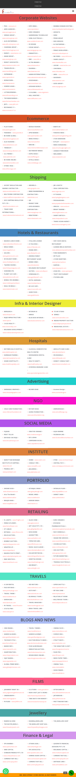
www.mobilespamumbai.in (11, 283)
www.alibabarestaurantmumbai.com (63, 250)
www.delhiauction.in (9, 538)
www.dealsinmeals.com (10, 289)
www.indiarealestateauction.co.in (62, 330)
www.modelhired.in (34, 497)
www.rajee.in (7, 320)
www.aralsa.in (64, 206)
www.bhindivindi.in (33, 265)
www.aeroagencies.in (9, 32)
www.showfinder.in (58, 673)
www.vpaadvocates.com (35, 753)
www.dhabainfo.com (33, 253)
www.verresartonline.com (60, 318)
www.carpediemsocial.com (36, 443)
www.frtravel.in (17, 605)
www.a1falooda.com (33, 247)
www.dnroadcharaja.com (11, 441)
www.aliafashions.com (10, 145)
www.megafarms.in (9, 250)
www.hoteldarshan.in (34, 283)
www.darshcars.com (9, 603)
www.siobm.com (40, 460)
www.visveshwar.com (34, 83)
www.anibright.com (34, 568)
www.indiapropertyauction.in (62, 324)
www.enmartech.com (34, 56)
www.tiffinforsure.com (35, 544)
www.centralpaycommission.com (62, 466)
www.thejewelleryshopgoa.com (38, 727)
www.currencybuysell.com (60, 759)
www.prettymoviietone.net (61, 705)
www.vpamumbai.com (10, 747)
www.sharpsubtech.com (60, 218)
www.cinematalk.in (58, 667)
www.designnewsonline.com (37, 658)
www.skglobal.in (43, 92)
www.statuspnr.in (8, 612)
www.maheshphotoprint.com (12, 556)
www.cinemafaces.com (59, 631)
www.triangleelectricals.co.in (61, 565)
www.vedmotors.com (34, 587)
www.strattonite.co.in (58, 643)
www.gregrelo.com (34, 188)
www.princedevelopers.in (60, 53)
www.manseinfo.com (9, 649)
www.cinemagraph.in (9, 699)
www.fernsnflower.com (10, 526)
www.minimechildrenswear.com (38, 148)
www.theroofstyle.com (9, 643)
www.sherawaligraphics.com (12, 392)
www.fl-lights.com (18, 520)
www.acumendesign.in (59, 392)
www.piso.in (12, 26)
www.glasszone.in (33, 523)
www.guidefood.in (33, 295)
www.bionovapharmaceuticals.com (63, 529)
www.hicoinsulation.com (10, 206)
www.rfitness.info (17, 532)
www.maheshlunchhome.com (12, 244)
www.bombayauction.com (11, 544)
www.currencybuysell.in (10, 762)
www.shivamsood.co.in (10, 491)
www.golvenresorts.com (10, 256)
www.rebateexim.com (34, 218)
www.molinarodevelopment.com (13, 333)
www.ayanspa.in (67, 271)
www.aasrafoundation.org (36, 415)
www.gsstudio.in (43, 689)
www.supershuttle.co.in (59, 587)
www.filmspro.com (58, 655)
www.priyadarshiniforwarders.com (63, 203)
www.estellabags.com (34, 163)
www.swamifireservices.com (61, 541)
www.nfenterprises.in (58, 47)
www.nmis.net (7, 466)
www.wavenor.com (58, 80)
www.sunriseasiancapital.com (37, 759)
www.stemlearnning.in (66, 460)
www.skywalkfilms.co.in (59, 491)
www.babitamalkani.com (60, 130)
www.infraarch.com (9, 314)
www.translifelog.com (9, 71)
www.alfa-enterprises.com (10, 44)
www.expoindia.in (33, 29)
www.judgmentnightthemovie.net (13, 693)
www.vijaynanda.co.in (9, 661)
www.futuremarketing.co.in (60, 559)
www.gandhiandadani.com (10, 637)
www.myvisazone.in (58, 593)
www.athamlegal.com (34, 747)
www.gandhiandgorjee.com (36, 637)
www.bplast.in (65, 142)
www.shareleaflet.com (59, 62)
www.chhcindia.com (58, 71)
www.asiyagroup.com (59, 86)
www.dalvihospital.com (9, 352)
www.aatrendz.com (9, 157)
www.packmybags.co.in (10, 590)
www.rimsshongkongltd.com (61, 148)
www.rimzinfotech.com (10, 562)
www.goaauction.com (59, 553)
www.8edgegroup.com (34, 50)
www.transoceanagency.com (61, 224)
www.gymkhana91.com (35, 277)
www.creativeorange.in (34, 434)
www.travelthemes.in (9, 596)
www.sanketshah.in (58, 497)
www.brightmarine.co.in (59, 212)
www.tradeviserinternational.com (13, 215)
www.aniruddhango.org (59, 412)
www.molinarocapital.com (60, 753)
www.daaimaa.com (34, 71)
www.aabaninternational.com (37, 77)
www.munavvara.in (8, 83)
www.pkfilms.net (17, 701)
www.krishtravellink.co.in (35, 611)
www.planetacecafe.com (11, 277)
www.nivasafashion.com (35, 130)
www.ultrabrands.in (34, 65)
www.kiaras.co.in (16, 53)
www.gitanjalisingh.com (35, 491)
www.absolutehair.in (58, 352)
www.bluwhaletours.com (35, 599)
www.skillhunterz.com (34, 98)
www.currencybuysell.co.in (35, 765)
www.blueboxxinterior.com (36, 321)
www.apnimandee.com (35, 136)
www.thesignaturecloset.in (60, 649)
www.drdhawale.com (59, 358)
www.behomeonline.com (11, 163)
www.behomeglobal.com (11, 139)
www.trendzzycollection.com (12, 151)
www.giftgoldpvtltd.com (34, 529)
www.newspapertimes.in (60, 661)
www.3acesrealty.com (9, 326)
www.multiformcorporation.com (14, 197)
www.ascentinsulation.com (11, 191)
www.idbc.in (37, 59)
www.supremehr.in (8, 77)
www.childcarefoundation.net (12, 412)
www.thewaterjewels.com (11, 727)
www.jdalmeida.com (33, 472)
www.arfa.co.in (63, 74)
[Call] (71, 773)
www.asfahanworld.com (35, 89)
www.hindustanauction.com (36, 652)
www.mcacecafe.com (34, 289)
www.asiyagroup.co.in (34, 212)
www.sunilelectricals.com (35, 41)
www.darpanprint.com (59, 268)
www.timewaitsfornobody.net (37, 702)
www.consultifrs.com (34, 466)
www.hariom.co (33, 503)
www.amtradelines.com (59, 765)
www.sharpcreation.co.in (10, 655)
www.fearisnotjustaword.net (37, 696)
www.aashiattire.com (34, 538)
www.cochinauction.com (60, 547)
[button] (6, 771)
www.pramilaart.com (9, 472)
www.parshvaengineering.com (61, 136)
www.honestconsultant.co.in (61, 364)
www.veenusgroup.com (9, 38)
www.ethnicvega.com (9, 169)
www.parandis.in (18, 133)
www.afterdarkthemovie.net (61, 693)
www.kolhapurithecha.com (36, 556)
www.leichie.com (65, 65)
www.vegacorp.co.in (58, 191)
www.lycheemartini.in (59, 262)
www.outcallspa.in (42, 271)
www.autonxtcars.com (35, 593)
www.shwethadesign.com (36, 562)
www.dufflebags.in (33, 157)
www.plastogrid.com (8, 130)
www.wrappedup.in (9, 550)
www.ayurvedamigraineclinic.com (37, 373)
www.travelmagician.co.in (36, 605)
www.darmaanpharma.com (11, 358)
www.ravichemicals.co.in (60, 535)
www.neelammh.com (59, 157)
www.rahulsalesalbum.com (36, 550)
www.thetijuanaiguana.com (11, 268)
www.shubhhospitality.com (10, 364)
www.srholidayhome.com (11, 262)
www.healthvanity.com (35, 364)
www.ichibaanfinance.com (12, 756)
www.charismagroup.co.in (10, 50)
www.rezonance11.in (9, 110)
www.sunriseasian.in (8, 89)
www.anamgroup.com (9, 59)
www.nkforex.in (67, 56)
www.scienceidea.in (58, 637)
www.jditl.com (13, 104)
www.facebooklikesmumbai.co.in (62, 437)
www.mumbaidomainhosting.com (63, 29)
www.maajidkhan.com (10, 503)
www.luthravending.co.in (10, 95)
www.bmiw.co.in (33, 197)
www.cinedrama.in (8, 631)
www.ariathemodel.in (9, 497)
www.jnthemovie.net (58, 699)
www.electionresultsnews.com (37, 643)
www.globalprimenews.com (11, 667)
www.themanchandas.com (10, 101)
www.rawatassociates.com (11, 65)
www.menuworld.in (34, 142)
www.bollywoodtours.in (59, 603)
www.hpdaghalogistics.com (60, 197)
